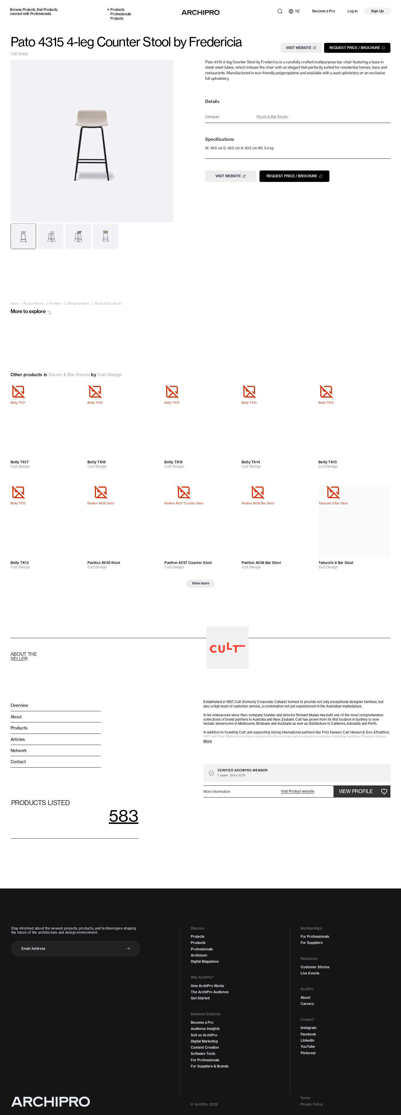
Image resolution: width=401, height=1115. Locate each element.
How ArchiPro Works (207, 986)
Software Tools (203, 1054)
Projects (29, 10)
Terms (305, 1098)
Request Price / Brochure (354, 47)
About (305, 998)
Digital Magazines (205, 961)
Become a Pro (323, 11)
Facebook (308, 1034)
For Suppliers (312, 943)
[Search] (279, 11)
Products (50, 10)
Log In (353, 11)
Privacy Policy (311, 1104)
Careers (307, 1004)
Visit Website (298, 47)
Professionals (40, 14)
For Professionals (205, 1060)
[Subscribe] (128, 948)
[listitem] (14, 303)
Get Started (200, 998)
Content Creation (205, 1047)
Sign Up (377, 11)
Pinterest (308, 1053)
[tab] (23, 236)
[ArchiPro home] (200, 12)
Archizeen (199, 955)
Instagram (308, 1028)
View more (200, 583)
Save (73, 391)
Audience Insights (205, 1029)
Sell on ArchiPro (204, 1035)
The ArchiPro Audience (210, 992)
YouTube (308, 1047)
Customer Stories (315, 967)
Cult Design (19, 53)
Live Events (310, 973)
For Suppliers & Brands (209, 1066)
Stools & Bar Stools (69, 374)
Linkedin (307, 1040)
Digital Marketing (204, 1041)
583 (124, 815)
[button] (297, 791)
